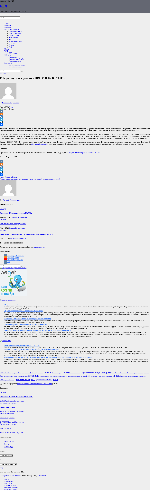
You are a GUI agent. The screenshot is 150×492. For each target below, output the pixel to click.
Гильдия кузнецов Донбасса (27, 373)
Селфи (11, 45)
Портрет (12, 43)
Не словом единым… (12, 29)
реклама (138, 376)
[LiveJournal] (75, 122)
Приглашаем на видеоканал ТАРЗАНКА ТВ (22, 346)
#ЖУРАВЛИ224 (5, 373)
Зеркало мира (14, 37)
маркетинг (58, 376)
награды (83, 376)
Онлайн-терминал (15, 67)
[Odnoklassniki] (75, 114)
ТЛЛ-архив (13, 53)
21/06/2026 (4, 401)
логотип (52, 376)
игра (19, 376)
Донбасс (39, 373)
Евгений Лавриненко (10, 103)
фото (32, 379)
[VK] (75, 111)
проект (117, 375)
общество (101, 376)
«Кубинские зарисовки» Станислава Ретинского (23, 311)
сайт (2, 379)
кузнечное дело (44, 376)
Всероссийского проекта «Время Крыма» (84, 153)
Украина (135, 373)
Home (6, 479)
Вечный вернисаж (16, 31)
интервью (33, 375)
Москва (71, 373)
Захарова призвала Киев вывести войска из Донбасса (25, 325)
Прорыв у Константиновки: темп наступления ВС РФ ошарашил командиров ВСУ (37, 330)
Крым (65, 372)
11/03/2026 (4, 422)
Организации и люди (17, 65)
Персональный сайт (16, 59)
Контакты (8, 63)
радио (132, 376)
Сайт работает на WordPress (10, 476)
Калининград (57, 373)
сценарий (7, 380)
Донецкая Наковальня (39, 144)
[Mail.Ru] (75, 116)
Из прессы (13, 57)
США (113, 373)
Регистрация (9, 441)
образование (94, 376)
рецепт (144, 376)
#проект (12, 107)
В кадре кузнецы (15, 33)
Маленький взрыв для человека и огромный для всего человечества (31, 350)
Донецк (47, 372)
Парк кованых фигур (90, 372)
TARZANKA (7, 341)
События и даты (10, 489)
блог (1, 376)
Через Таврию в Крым (8, 177)
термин (12, 379)
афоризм (146, 373)
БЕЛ (3, 6)
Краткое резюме (15, 61)
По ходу (7, 49)
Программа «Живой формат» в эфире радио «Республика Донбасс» (26, 234)
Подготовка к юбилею (13, 305)
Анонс (6, 23)
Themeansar (42, 476)
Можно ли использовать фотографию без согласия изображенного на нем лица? (30, 179)
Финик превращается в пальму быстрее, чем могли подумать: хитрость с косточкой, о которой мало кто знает (48, 357)
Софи (11, 47)
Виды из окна (14, 35)
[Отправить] (75, 124)
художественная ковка (44, 380)
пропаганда (125, 376)
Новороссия (77, 373)
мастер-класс (67, 376)
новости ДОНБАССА (10, 300)
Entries (8, 447)
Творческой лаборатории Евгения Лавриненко (34, 384)
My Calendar (9, 481)
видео (6, 376)
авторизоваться (39, 247)
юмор (55, 379)
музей (74, 376)
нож (88, 376)
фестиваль (22, 379)
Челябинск (140, 373)
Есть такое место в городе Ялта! (13, 224)
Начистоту (8, 25)
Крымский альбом (16, 41)
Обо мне (7, 55)
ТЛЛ (6, 51)
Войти (6, 444)
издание (24, 376)
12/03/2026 (4, 411)
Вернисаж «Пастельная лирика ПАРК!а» (16, 213)
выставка (13, 376)
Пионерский (106, 373)
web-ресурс (15, 373)
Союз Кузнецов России (124, 373)
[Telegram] (75, 119)
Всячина (7, 27)
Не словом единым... (8, 403)
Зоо (10, 39)
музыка (78, 376)
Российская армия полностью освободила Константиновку (27, 319)
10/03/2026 (4, 433)
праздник (108, 376)
